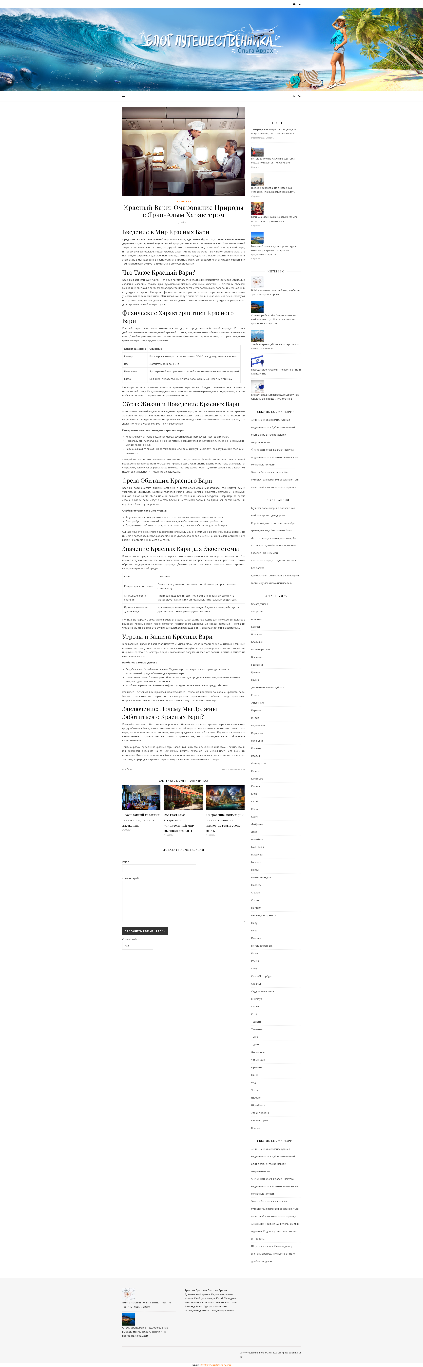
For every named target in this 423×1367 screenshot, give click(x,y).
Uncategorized (259, 603)
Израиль (256, 710)
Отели (255, 900)
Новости (256, 885)
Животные (183, 201)
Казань (255, 771)
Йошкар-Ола (258, 763)
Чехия (254, 1090)
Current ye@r (131, 939)
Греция (255, 672)
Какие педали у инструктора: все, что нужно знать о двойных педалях (273, 1253)
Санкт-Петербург (261, 976)
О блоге (256, 892)
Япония (255, 1128)
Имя (125, 861)
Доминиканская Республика (267, 687)
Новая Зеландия (261, 877)
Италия (255, 755)
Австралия (257, 611)
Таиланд (190, 1306)
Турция (255, 1044)
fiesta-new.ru (223, 1365)
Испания (256, 748)
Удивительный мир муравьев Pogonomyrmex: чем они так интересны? (275, 1231)
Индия (255, 717)
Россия (255, 960)
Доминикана (192, 1294)
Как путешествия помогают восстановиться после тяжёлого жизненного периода (275, 479)
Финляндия (258, 1059)
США (254, 1014)
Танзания (257, 1029)
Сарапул (256, 983)
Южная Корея (259, 1120)
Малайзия (257, 839)
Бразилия (257, 641)
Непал (255, 869)
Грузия (255, 679)
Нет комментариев (233, 769)
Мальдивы (257, 847)
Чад (253, 1082)
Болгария (256, 634)
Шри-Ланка (258, 1105)
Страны (255, 1006)
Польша (256, 938)
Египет (255, 695)
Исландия (257, 740)
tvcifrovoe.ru (208, 1365)
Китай (254, 801)
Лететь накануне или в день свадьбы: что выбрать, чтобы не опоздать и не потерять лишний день (274, 545)
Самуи (254, 968)
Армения (256, 619)
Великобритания (261, 649)
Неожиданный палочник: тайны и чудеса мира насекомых (141, 820)
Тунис (254, 1036)
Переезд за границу (263, 915)
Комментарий (130, 878)
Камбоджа (257, 778)
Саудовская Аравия (262, 991)
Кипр (254, 793)
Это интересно (260, 1112)
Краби (254, 809)
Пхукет (255, 953)
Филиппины (258, 1052)
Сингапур (256, 998)
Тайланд (256, 1021)
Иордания (257, 733)
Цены (254, 1074)
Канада (255, 786)
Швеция (256, 1097)
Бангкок (255, 626)
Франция (256, 1067)
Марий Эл (257, 854)
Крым (254, 816)
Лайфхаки (257, 824)
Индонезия (258, 725)
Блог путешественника (252, 1352)
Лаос (254, 831)
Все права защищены (289, 1352)
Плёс (254, 930)
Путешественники (262, 945)
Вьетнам (256, 657)
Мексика (256, 862)
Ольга (130, 769)
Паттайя (256, 907)
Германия (257, 664)
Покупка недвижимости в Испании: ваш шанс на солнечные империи (274, 457)
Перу (254, 922)
